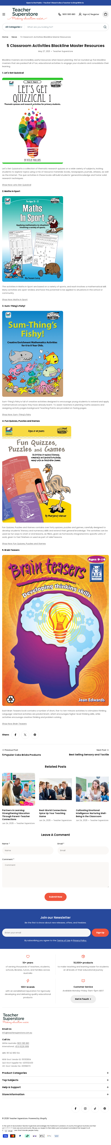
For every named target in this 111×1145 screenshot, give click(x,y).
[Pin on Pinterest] (35, 735)
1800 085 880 (23, 1043)
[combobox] (55, 27)
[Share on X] (25, 735)
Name (6, 843)
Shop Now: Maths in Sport (15, 299)
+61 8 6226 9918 (22, 1046)
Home (5, 37)
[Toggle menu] (3, 14)
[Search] (105, 27)
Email (61, 843)
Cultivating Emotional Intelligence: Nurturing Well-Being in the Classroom (91, 813)
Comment (8, 859)
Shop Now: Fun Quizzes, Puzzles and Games (24, 543)
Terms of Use (63, 940)
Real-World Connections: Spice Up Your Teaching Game (53, 813)
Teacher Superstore (18, 1118)
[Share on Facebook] (15, 735)
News (14, 37)
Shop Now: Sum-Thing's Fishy (16, 414)
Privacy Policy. (80, 940)
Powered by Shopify (38, 1118)
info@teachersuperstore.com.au (17, 1032)
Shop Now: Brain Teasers (14, 723)
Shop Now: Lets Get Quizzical (16, 184)
